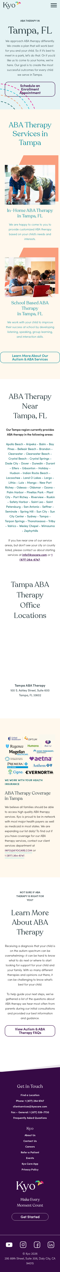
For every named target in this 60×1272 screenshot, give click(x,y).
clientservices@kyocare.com (30, 1106)
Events (30, 1158)
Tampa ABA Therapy (30, 685)
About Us (30, 1135)
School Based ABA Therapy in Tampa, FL (30, 308)
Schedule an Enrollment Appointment (30, 89)
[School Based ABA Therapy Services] (30, 274)
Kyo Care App (30, 1163)
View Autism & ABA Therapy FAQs (30, 1030)
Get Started (30, 1216)
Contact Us (30, 1141)
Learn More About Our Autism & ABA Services (30, 357)
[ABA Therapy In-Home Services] (30, 181)
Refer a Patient (30, 1152)
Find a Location (30, 1095)
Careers (30, 1146)
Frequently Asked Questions (30, 1117)
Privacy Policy (30, 1169)
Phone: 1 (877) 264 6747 (30, 1100)
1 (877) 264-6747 (14, 855)
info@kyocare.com (34, 555)
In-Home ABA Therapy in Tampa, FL (30, 213)
